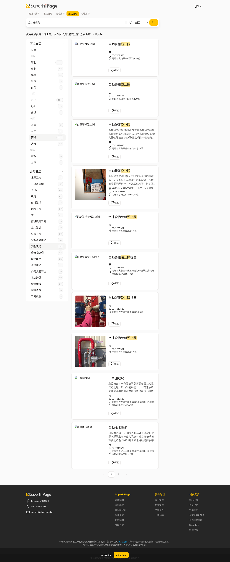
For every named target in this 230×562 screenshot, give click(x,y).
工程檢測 (46, 296)
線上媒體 (159, 500)
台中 (46, 100)
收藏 (114, 70)
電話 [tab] (47, 13)
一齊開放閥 (116, 378)
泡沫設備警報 (122, 217)
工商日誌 (159, 515)
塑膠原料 (46, 290)
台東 (46, 162)
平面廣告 (159, 510)
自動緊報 (119, 171)
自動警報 (119, 44)
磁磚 (46, 196)
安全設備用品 (46, 240)
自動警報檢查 (122, 257)
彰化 (46, 106)
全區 (33, 50)
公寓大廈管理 (46, 271)
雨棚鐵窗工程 (46, 221)
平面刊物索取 (195, 520)
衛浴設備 (46, 202)
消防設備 (46, 246)
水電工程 (46, 177)
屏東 (46, 144)
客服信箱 (122, 541)
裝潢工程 (46, 234)
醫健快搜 (193, 530)
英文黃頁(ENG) (196, 515)
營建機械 (46, 284)
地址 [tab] (85, 13)
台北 (46, 68)
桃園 (46, 75)
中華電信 (193, 510)
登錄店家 (119, 525)
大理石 (46, 190)
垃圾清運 (46, 277)
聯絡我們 (119, 520)
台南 (46, 131)
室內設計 (46, 227)
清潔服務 (46, 259)
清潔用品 (46, 265)
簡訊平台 (193, 500)
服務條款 (119, 515)
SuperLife (194, 525)
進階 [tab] (60, 13)
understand (121, 555)
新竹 (46, 81)
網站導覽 (119, 505)
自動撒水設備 (117, 427)
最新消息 (193, 505)
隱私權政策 (120, 510)
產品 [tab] (72, 13)
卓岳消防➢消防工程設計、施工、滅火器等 (132, 188)
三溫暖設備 (46, 184)
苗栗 (46, 87)
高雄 (46, 137)
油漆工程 (46, 209)
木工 (46, 215)
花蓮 (46, 156)
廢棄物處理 (46, 252)
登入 (197, 6)
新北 (46, 62)
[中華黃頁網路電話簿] (41, 6)
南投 (46, 112)
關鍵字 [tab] (34, 13)
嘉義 (46, 125)
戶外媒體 (159, 505)
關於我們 (119, 500)
